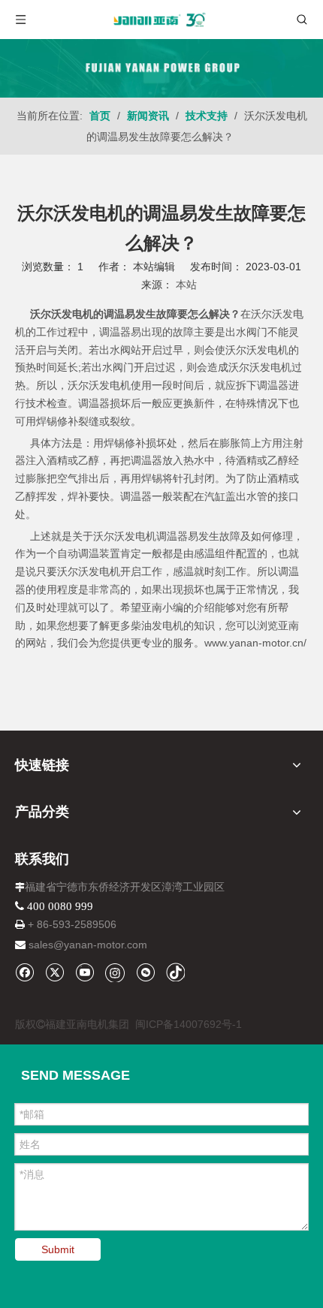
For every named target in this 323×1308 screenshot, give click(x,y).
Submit (57, 1249)
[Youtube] (84, 972)
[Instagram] (115, 972)
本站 (186, 285)
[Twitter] (54, 972)
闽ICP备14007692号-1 (188, 1024)
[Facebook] (24, 972)
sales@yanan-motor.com (88, 945)
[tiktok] (175, 972)
